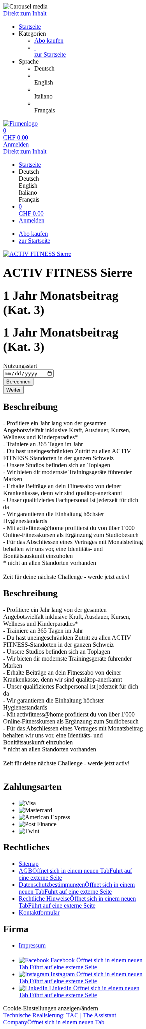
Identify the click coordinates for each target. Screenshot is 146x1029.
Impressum (32, 945)
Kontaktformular (39, 912)
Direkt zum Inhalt (24, 13)
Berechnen (18, 382)
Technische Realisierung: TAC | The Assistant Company (59, 1019)
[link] (88, 68)
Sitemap (29, 863)
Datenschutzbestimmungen (77, 888)
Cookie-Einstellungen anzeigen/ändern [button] (50, 1008)
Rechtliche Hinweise (77, 902)
